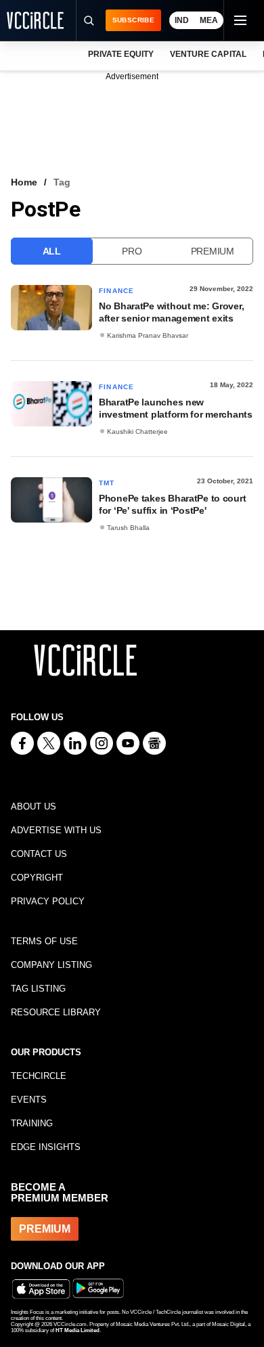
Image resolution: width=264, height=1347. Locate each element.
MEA (209, 20)
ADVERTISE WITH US (56, 830)
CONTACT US (39, 854)
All (52, 251)
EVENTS (29, 1100)
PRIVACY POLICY (48, 901)
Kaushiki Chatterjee (137, 431)
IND (182, 20)
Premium (212, 251)
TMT (107, 483)
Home (24, 182)
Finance (116, 290)
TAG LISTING (38, 989)
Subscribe (133, 20)
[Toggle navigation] (239, 20)
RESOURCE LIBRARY (56, 1012)
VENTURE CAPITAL (208, 54)
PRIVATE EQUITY (121, 54)
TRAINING (32, 1123)
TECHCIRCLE (38, 1076)
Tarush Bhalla (128, 527)
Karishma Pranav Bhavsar (147, 335)
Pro (131, 251)
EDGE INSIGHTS (46, 1147)
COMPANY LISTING (51, 965)
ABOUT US (33, 806)
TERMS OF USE (44, 941)
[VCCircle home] (35, 20)
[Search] (89, 20)
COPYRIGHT (37, 878)
